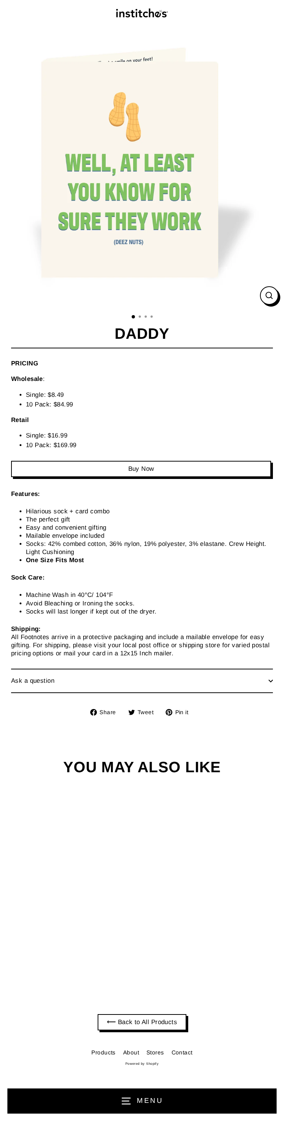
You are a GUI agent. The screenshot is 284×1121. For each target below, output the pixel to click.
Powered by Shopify (142, 1064)
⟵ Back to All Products (142, 1022)
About (131, 1052)
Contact (182, 1052)
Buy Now (141, 468)
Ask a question (32, 680)
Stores (155, 1052)
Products (103, 1052)
